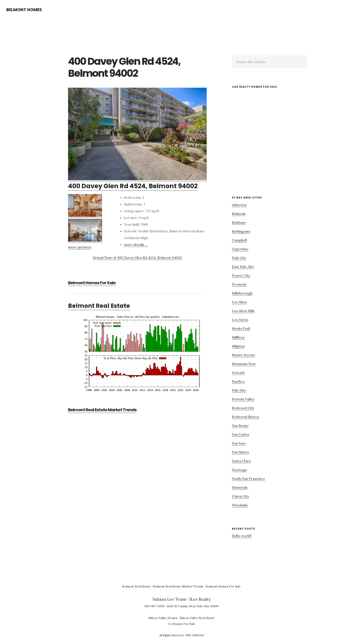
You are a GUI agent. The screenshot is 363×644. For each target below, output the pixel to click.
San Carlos (240, 434)
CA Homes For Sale (181, 624)
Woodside (240, 505)
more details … (136, 244)
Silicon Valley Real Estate (197, 618)
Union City (240, 496)
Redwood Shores (245, 417)
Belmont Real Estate (99, 306)
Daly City (239, 258)
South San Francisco (248, 478)
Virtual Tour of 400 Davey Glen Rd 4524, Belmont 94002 (137, 257)
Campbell (239, 240)
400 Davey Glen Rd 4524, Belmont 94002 (133, 185)
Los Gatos (240, 319)
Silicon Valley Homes (163, 618)
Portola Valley (243, 399)
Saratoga (239, 470)
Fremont (239, 284)
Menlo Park (241, 328)
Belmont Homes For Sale (92, 283)
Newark (238, 372)
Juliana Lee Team (169, 599)
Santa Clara (241, 461)
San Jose (239, 443)
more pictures (79, 247)
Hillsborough (242, 293)
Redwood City (243, 408)
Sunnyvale (240, 487)
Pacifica (238, 381)
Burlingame (241, 231)
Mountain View (244, 364)
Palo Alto (239, 390)
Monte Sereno (243, 355)
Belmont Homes (24, 10)
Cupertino (240, 249)
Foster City (241, 275)
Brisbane (239, 222)
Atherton (239, 205)
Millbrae (238, 337)
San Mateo (240, 452)
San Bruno (240, 425)
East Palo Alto (243, 266)
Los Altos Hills (243, 311)
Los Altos (239, 302)
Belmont (239, 214)
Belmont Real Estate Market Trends (102, 410)
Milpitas (238, 346)
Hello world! (241, 536)
